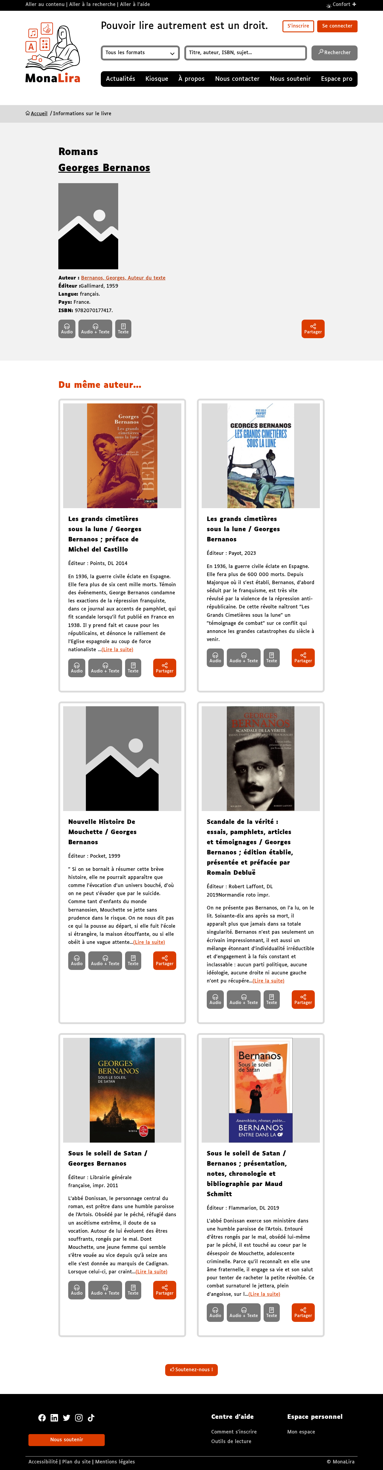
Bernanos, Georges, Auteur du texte (123, 278)
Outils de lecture (231, 1441)
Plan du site (76, 1462)
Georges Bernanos (104, 168)
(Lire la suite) (117, 649)
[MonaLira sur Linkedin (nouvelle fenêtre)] (54, 1417)
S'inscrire (298, 26)
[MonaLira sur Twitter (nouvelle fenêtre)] (66, 1417)
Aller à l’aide (135, 4)
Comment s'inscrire (234, 1432)
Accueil (39, 113)
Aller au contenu (45, 4)
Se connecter (337, 26)
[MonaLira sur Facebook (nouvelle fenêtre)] (42, 1417)
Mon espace (301, 1432)
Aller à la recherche (92, 4)
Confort (345, 4)
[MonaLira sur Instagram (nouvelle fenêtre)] (79, 1417)
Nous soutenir (66, 1439)
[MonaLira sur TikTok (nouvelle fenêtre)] (91, 1417)
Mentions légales (115, 1462)
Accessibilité (43, 1462)
